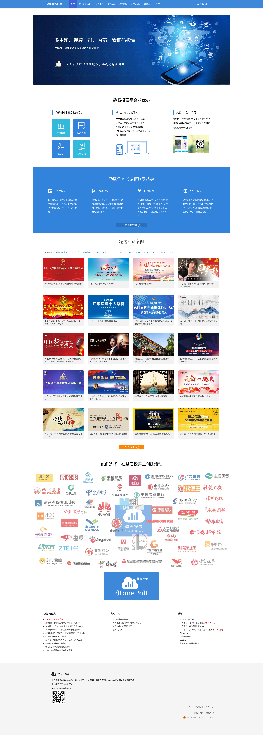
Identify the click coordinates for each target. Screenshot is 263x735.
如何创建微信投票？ (121, 619)
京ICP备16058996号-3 (204, 713)
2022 (113, 252)
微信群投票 (117, 630)
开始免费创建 (84, 4)
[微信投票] (58, 4)
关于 (158, 4)
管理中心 (99, 4)
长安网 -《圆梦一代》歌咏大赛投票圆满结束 (64, 626)
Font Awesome (186, 636)
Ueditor (183, 640)
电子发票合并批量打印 (189, 643)
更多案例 (130, 446)
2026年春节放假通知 (54, 619)
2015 (171, 252)
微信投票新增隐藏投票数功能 (57, 647)
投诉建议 (209, 707)
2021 (121, 252)
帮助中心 (148, 4)
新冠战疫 (87, 252)
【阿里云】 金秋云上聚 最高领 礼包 (198, 623)
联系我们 (199, 707)
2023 (105, 252)
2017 (154, 252)
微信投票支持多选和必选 (56, 643)
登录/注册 (203, 4)
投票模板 (111, 4)
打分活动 (81, 153)
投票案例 (123, 4)
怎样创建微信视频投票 (122, 626)
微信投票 (61, 133)
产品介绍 (135, 4)
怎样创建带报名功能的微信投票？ (59, 650)
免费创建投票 (130, 225)
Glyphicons (184, 633)
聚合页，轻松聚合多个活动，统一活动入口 (63, 640)
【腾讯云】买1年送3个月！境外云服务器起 (201, 630)
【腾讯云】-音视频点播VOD (192, 626)
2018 (146, 252)
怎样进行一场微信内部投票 (56, 636)
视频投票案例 (62, 252)
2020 (130, 252)
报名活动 (61, 153)
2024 (97, 252)
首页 (73, 4)
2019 (138, 252)
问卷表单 (81, 133)
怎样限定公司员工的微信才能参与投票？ (62, 623)
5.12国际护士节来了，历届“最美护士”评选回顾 (65, 633)
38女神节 (75, 252)
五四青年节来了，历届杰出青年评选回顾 (62, 630)
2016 (162, 252)
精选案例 (48, 252)
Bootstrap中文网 (187, 619)
